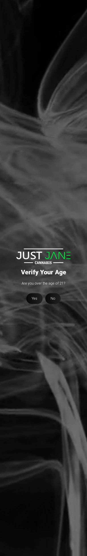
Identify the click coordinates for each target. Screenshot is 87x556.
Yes (34, 298)
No (53, 298)
